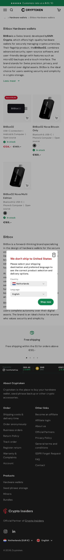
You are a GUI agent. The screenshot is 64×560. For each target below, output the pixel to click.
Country (14, 279)
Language (15, 289)
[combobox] (20, 283)
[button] (54, 255)
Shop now (46, 302)
